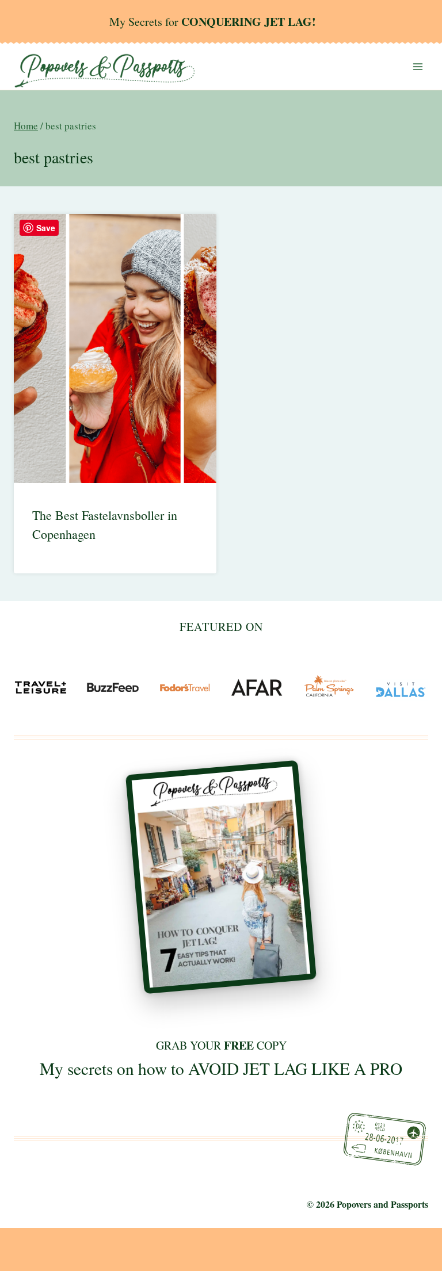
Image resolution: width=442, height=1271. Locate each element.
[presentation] (115, 348)
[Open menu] (417, 66)
